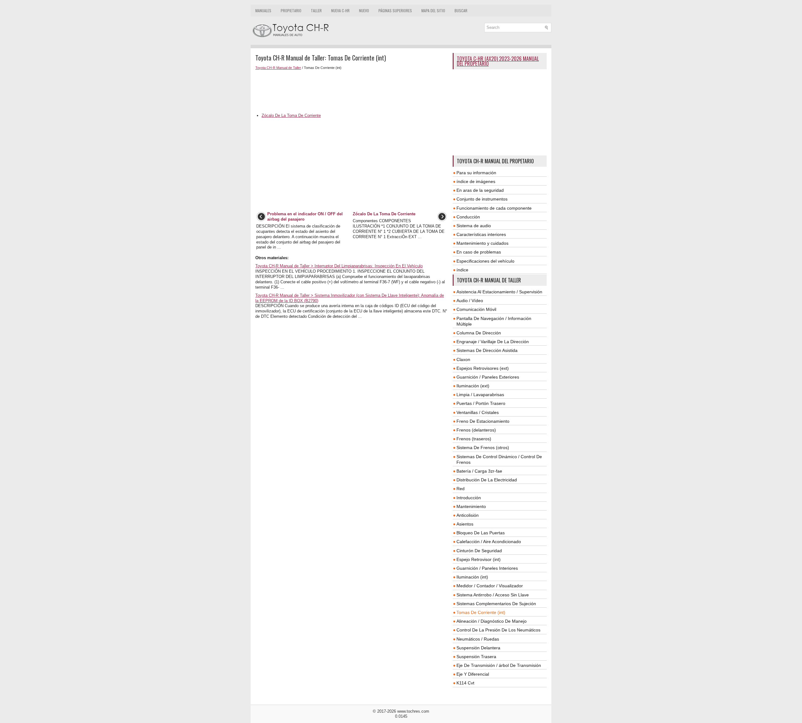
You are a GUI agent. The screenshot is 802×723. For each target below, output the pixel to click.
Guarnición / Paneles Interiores (487, 568)
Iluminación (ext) (472, 385)
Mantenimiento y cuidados (482, 243)
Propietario (291, 10)
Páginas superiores (395, 10)
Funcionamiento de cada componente (494, 208)
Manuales (263, 10)
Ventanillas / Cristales (477, 412)
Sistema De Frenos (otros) (482, 447)
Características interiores (481, 234)
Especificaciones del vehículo (485, 261)
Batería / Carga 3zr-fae (479, 471)
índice (462, 269)
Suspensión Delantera (478, 647)
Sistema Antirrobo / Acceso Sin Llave (492, 594)
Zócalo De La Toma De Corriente (291, 115)
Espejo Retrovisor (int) (478, 559)
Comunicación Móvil (476, 309)
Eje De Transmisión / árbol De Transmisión (498, 665)
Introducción (468, 497)
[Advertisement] (351, 91)
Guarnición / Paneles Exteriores (487, 377)
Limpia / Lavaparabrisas (480, 394)
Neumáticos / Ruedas (477, 639)
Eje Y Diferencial (472, 674)
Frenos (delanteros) (476, 429)
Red (460, 488)
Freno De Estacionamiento (482, 421)
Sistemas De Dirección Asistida (487, 350)
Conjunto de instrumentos (482, 199)
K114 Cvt (465, 682)
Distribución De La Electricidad (486, 479)
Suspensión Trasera (476, 656)
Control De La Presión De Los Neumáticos (498, 629)
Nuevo (364, 10)
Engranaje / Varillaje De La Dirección (492, 341)
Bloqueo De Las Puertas (480, 532)
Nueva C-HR (340, 10)
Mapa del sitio (433, 10)
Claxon (463, 359)
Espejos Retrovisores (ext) (482, 368)
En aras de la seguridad (480, 190)
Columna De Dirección (478, 332)
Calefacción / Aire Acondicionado (488, 541)
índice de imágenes (475, 181)
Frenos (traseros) (473, 438)
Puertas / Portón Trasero (480, 403)
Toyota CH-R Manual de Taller (278, 68)
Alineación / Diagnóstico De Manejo (491, 621)
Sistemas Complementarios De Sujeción (496, 603)
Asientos (464, 524)
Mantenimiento (471, 506)
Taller (316, 10)
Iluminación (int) (472, 576)
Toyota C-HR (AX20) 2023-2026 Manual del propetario (498, 61)
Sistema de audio (473, 225)
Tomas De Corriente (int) (480, 612)
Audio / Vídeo (469, 300)
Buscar (461, 10)
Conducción (468, 216)
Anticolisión (467, 515)
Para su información (476, 172)
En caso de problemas (478, 251)
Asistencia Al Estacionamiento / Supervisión (499, 291)
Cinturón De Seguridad (479, 550)
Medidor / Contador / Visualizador (489, 585)
